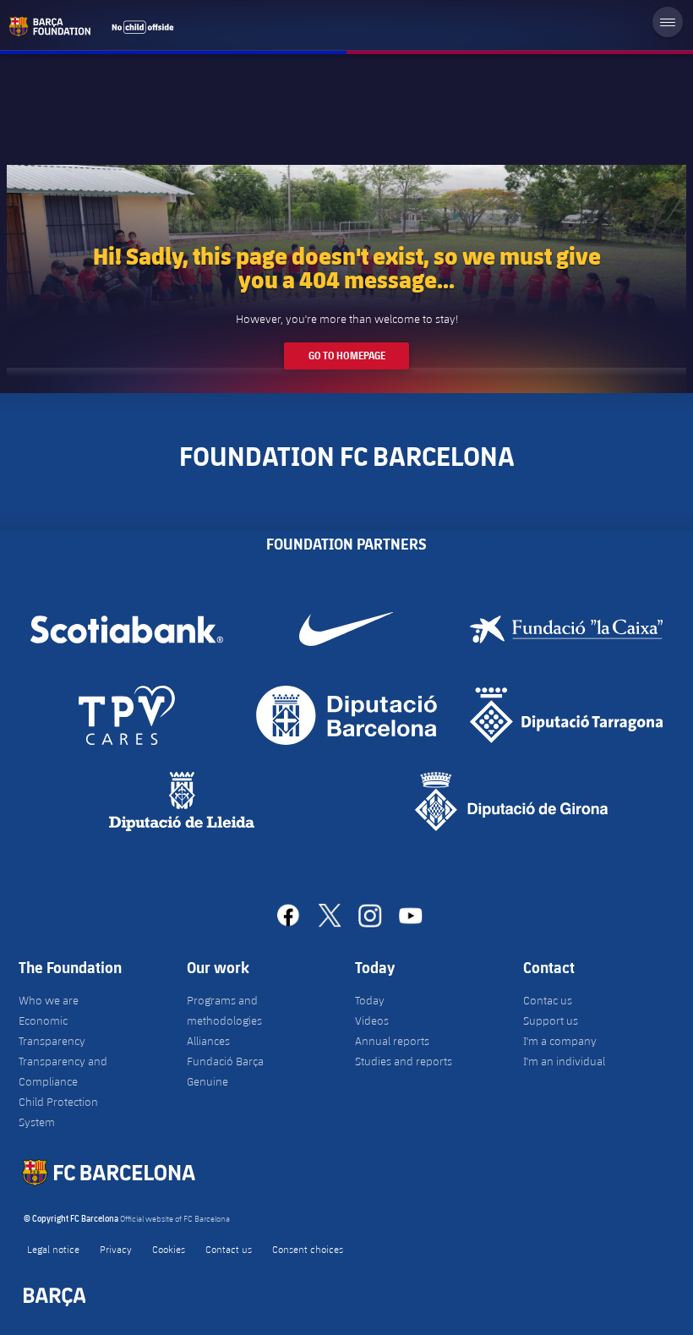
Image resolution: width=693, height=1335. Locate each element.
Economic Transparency (52, 1031)
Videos (372, 1020)
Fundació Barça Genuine (225, 1071)
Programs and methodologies (224, 1010)
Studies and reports (403, 1061)
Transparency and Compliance (63, 1071)
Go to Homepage (346, 355)
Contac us (547, 1000)
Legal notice (53, 1249)
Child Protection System (58, 1112)
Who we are (49, 1000)
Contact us (228, 1249)
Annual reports (392, 1041)
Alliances (208, 1041)
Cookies (168, 1249)
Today (370, 1000)
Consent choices (307, 1249)
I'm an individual (564, 1061)
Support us (550, 1020)
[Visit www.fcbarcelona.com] (91, 26)
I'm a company (560, 1041)
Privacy (116, 1249)
